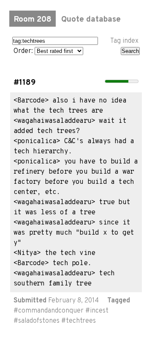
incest (99, 311)
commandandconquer (51, 311)
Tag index (124, 41)
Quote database (91, 19)
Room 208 (33, 19)
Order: (24, 51)
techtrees (81, 321)
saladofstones (39, 321)
